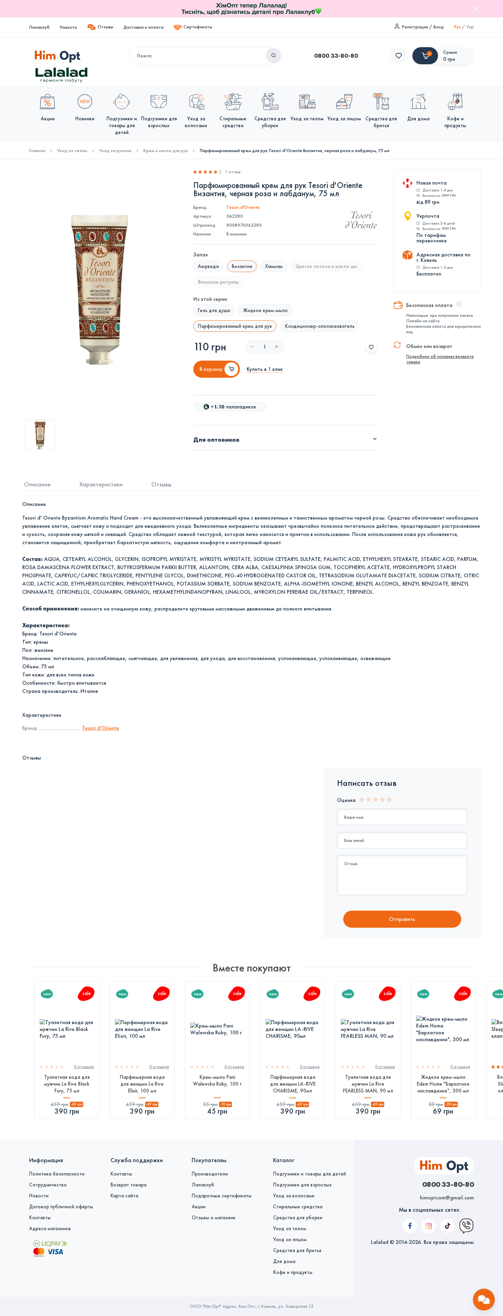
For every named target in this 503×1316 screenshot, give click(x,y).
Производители (210, 1174)
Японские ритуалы (218, 282)
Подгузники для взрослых (302, 1185)
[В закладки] (371, 346)
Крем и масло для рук (165, 150)
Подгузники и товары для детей (309, 1174)
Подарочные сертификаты (222, 1196)
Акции (199, 1207)
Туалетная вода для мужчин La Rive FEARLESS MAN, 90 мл (368, 1084)
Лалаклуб (39, 27)
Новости (68, 27)
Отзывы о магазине (213, 1217)
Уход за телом (72, 150)
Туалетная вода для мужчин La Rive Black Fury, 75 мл (67, 1084)
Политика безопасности (57, 1174)
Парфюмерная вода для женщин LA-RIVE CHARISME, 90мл (292, 1084)
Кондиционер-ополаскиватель (319, 326)
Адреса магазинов (50, 1228)
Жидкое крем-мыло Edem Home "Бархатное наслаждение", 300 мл (443, 1084)
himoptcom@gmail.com (447, 1197)
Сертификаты (197, 27)
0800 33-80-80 (336, 55)
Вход (439, 27)
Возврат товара (128, 1185)
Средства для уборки (297, 1217)
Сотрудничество (48, 1185)
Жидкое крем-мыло (265, 310)
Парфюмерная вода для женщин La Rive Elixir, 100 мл (142, 1084)
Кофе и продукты (292, 1272)
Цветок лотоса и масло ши (326, 266)
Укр (470, 27)
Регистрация (415, 27)
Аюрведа (208, 266)
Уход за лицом (290, 1239)
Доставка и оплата (144, 27)
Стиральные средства (297, 1207)
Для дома (284, 1261)
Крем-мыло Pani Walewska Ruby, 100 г (217, 1080)
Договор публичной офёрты (61, 1207)
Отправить (402, 919)
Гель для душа (214, 310)
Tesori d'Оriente (243, 207)
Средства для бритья (297, 1250)
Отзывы (105, 27)
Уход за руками (115, 150)
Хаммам (274, 266)
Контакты (40, 1217)
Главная (37, 150)
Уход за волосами (293, 1196)
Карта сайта (124, 1196)
